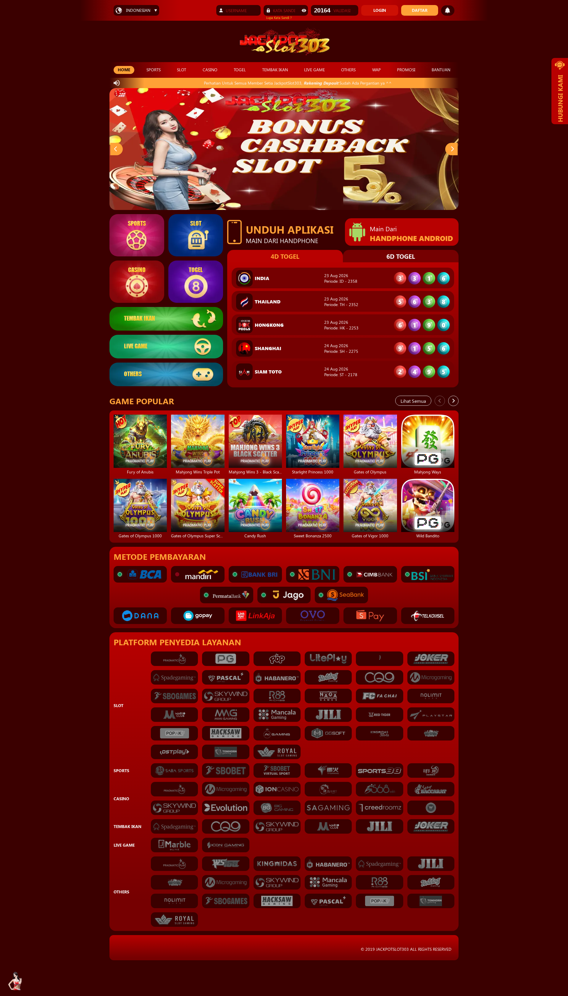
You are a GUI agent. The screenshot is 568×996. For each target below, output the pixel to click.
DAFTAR (419, 10)
